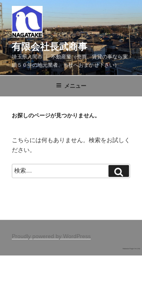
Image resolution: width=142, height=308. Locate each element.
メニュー (75, 86)
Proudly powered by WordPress (51, 236)
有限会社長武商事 (50, 46)
